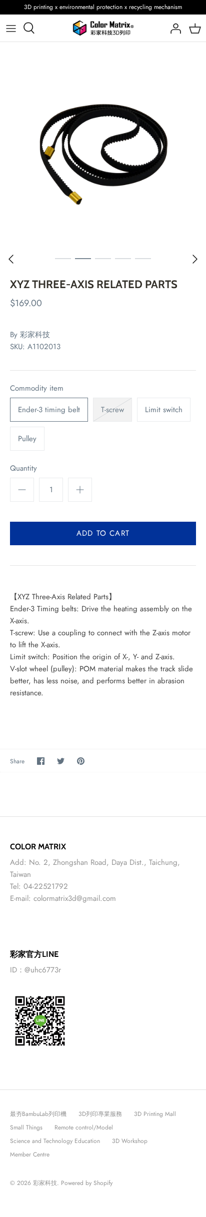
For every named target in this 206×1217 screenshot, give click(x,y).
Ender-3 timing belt (49, 409)
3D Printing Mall (155, 1113)
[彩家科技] (103, 28)
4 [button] (123, 258)
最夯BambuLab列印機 (38, 1113)
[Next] (195, 259)
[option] (103, 145)
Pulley (27, 438)
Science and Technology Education (55, 1140)
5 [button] (143, 258)
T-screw (112, 409)
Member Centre (30, 1154)
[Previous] (11, 259)
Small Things (26, 1127)
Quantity (23, 468)
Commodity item (37, 388)
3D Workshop (130, 1140)
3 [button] (103, 258)
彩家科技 (35, 334)
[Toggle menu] (11, 28)
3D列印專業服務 (100, 1113)
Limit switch (163, 409)
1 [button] (63, 258)
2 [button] (83, 258)
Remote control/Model (83, 1127)
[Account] (173, 28)
